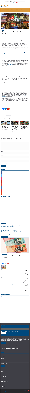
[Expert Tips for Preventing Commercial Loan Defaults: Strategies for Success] (3, 267)
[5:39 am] (23, 282)
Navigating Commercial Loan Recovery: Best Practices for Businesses (14, 256)
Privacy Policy (3, 361)
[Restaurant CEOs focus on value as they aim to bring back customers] (5, 121)
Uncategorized (3, 386)
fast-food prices (10, 64)
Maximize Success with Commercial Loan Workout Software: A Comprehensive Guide (26, 273)
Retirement (2, 384)
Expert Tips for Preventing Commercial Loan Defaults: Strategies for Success (17, 266)
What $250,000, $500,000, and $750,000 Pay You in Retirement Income (10, 230)
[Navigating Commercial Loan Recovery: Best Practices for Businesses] (15, 245)
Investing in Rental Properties (19, 9)
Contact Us (15, 11)
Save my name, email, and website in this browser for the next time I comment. (13, 163)
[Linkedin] (6, 109)
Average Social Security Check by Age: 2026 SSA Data (8, 234)
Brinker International (16, 39)
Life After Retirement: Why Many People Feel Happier (8, 350)
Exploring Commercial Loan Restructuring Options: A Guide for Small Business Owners (26, 287)
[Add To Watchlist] (24, 52)
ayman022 (4, 35)
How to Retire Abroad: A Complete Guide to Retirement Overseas (9, 227)
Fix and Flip (12, 9)
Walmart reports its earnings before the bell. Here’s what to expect (8, 113)
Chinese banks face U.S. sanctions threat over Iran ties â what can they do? (11, 231)
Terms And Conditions (4, 363)
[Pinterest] (8, 109)
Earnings (2, 371)
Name (2, 151)
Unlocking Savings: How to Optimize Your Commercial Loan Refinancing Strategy (25, 280)
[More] (10, 109)
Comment (3, 140)
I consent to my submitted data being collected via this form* (10, 331)
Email (2, 155)
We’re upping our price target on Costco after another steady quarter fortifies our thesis (15, 129)
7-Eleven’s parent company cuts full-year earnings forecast (24, 128)
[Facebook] (3, 109)
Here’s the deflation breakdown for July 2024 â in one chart (21, 113)
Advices (8, 11)
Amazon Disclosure (3, 356)
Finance (11, 11)
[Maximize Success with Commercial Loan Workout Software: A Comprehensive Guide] (12, 273)
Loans (4, 11)
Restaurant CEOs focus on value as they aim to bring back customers (5, 128)
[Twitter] (4, 109)
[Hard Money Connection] (2, 10)
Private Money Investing (4, 381)
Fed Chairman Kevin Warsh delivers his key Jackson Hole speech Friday (10, 225)
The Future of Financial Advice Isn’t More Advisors (7, 226)
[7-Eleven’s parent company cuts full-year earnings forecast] (24, 121)
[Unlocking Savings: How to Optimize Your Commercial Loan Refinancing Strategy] (12, 280)
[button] (17, 11)
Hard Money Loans (6, 9)
